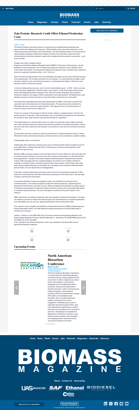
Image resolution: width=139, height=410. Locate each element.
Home (30, 22)
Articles (54, 22)
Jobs (96, 22)
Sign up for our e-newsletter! (107, 30)
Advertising (79, 381)
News (40, 338)
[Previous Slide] (16, 288)
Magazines (42, 22)
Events (87, 22)
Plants (65, 22)
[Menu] (3, 8)
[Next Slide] (83, 288)
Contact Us (67, 381)
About (57, 381)
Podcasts (76, 22)
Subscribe (94, 338)
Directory (106, 22)
